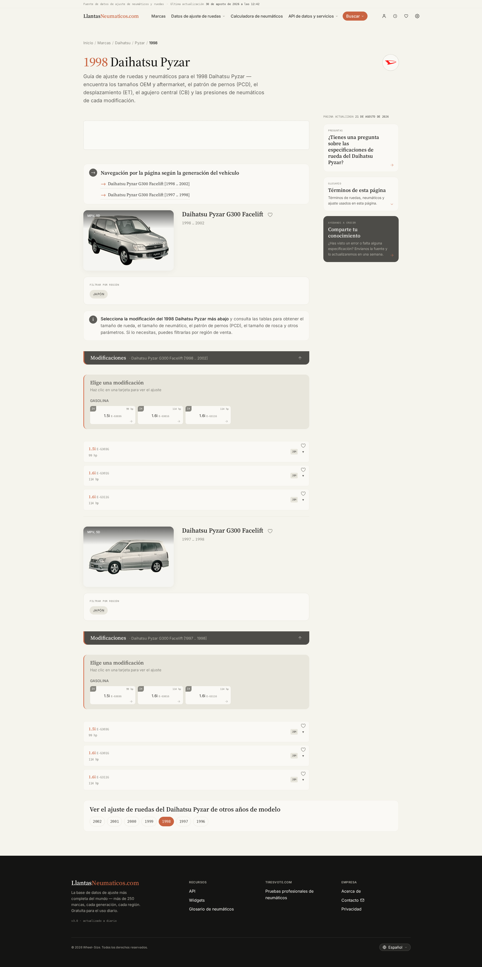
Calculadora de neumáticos (257, 16)
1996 (200, 821)
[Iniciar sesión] (384, 16)
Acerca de (351, 891)
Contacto (350, 900)
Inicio (88, 42)
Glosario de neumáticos (211, 908)
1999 (149, 821)
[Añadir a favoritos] (270, 214)
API (192, 891)
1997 (183, 821)
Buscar (353, 16)
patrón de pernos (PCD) (222, 84)
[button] (196, 358)
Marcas (158, 16)
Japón (98, 294)
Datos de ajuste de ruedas (196, 16)
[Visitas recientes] (395, 16)
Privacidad (351, 908)
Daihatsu (123, 42)
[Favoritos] (406, 16)
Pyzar (140, 42)
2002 (97, 821)
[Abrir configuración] (417, 16)
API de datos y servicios (311, 16)
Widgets (197, 900)
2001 (114, 821)
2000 (131, 821)
